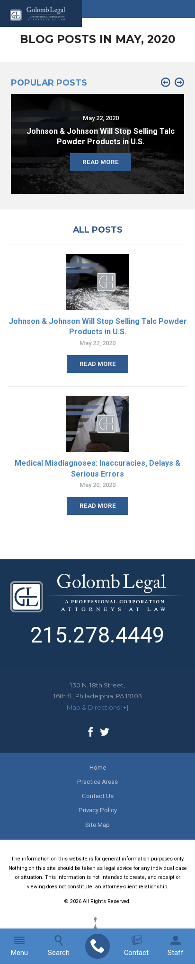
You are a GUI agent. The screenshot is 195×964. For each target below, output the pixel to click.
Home (97, 767)
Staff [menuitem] (176, 952)
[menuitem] (97, 946)
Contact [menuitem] (136, 952)
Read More (98, 363)
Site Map (97, 824)
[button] (165, 83)
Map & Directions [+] (97, 707)
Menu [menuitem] (19, 952)
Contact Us (98, 795)
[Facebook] (90, 733)
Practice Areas (97, 781)
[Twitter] (104, 733)
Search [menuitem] (59, 952)
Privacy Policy (98, 810)
